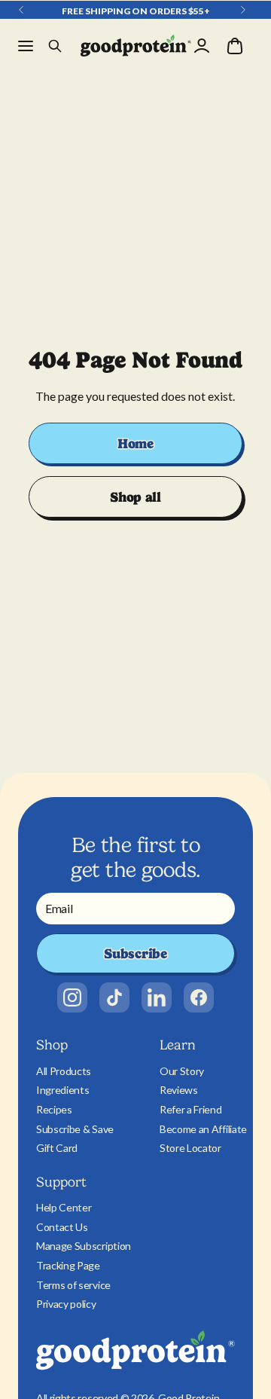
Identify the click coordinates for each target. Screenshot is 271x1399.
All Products (63, 1071)
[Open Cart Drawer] (235, 46)
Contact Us (62, 1226)
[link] (72, 997)
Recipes (54, 1109)
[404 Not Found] (136, 46)
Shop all (135, 497)
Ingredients (62, 1089)
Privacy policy (66, 1303)
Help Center (63, 1207)
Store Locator (190, 1147)
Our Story (182, 1071)
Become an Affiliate (203, 1129)
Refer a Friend (191, 1109)
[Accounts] (202, 46)
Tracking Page (68, 1265)
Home (135, 443)
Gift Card (57, 1147)
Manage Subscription (83, 1245)
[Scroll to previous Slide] (21, 10)
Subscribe (135, 953)
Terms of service (73, 1284)
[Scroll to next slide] (243, 10)
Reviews (179, 1089)
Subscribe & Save (75, 1129)
